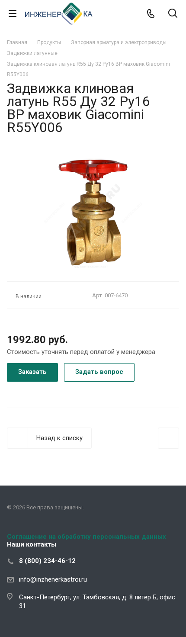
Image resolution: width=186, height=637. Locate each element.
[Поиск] (172, 14)
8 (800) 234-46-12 (47, 561)
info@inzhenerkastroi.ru (53, 579)
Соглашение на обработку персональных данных (86, 536)
